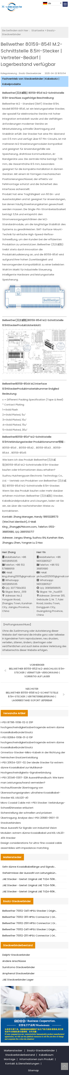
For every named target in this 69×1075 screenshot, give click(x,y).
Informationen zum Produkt (37, 1059)
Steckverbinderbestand (20, 1055)
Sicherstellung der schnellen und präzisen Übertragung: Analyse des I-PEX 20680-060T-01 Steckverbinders (30, 818)
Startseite (37, 30)
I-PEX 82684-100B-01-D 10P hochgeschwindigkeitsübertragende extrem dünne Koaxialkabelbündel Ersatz (32, 742)
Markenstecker (13, 1050)
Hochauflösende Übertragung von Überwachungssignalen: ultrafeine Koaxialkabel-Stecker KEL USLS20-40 (30, 792)
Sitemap (33, 1070)
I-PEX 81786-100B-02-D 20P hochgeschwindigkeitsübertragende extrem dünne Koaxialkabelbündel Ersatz (32, 727)
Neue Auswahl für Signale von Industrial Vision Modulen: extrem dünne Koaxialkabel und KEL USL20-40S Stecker (33, 833)
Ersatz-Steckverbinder (41, 1050)
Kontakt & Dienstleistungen (22, 1063)
